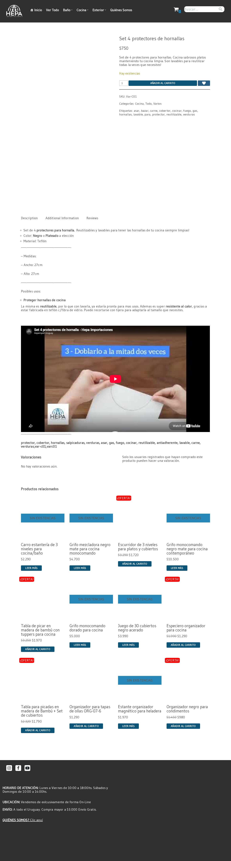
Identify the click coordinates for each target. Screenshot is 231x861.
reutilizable (173, 114)
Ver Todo (52, 10)
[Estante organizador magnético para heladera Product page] (139, 680)
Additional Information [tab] (62, 218)
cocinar (177, 111)
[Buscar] (220, 9)
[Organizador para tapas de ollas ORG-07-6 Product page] (91, 680)
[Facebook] (18, 768)
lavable (138, 114)
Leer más (31, 568)
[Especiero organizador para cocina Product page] (188, 599)
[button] (71, 9)
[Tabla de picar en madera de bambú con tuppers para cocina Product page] (42, 599)
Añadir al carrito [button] (134, 563)
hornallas (125, 114)
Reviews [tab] (92, 218)
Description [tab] (29, 218)
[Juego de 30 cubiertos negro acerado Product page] (139, 599)
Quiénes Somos (121, 10)
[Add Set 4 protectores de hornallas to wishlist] (204, 83)
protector (158, 114)
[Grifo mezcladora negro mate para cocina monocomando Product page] (91, 518)
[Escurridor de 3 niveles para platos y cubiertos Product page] (139, 518)
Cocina (139, 103)
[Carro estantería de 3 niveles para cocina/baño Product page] (42, 518)
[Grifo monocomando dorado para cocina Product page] (91, 599)
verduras (189, 114)
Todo (148, 103)
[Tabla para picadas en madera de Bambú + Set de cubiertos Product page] (42, 680)
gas (195, 111)
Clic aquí (23, 820)
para (147, 114)
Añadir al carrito (162, 83)
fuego (187, 111)
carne (153, 111)
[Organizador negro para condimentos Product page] (188, 680)
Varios (157, 103)
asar (137, 111)
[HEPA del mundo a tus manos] (15, 11)
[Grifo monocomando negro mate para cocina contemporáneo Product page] (188, 518)
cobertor (165, 111)
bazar (144, 111)
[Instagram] (9, 768)
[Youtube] (27, 768)
